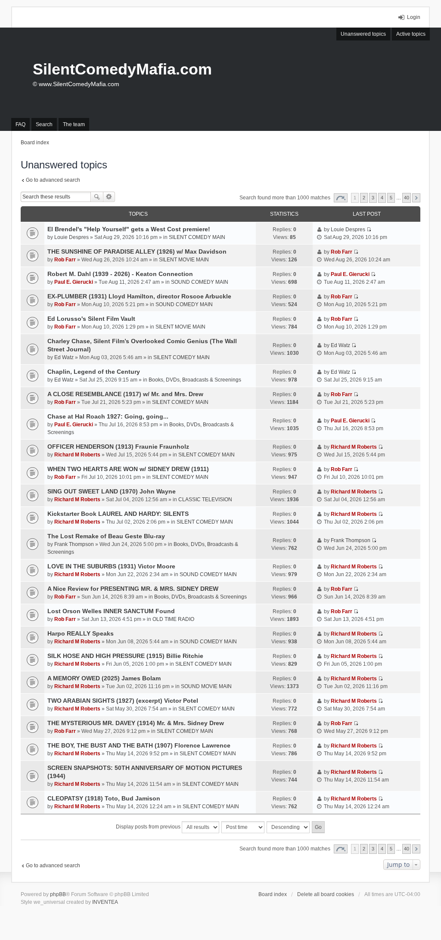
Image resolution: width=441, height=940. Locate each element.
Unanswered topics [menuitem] (363, 34)
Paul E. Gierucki (73, 282)
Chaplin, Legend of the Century (93, 371)
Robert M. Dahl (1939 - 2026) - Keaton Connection (120, 273)
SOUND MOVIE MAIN (206, 686)
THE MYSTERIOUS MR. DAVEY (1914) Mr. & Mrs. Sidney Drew (135, 723)
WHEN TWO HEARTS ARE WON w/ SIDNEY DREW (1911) (128, 468)
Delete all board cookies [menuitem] (325, 894)
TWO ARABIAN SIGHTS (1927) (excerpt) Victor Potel (122, 700)
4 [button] (382, 197)
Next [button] (416, 197)
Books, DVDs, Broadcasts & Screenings (195, 380)
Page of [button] (341, 197)
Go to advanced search (53, 180)
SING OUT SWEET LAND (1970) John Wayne (111, 491)
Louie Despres (71, 237)
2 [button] (364, 197)
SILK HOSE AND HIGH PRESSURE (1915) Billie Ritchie (125, 655)
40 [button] (406, 197)
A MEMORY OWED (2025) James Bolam (104, 678)
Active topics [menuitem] (410, 34)
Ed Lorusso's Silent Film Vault (91, 318)
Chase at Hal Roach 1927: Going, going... (107, 416)
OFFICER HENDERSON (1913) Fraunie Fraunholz (118, 446)
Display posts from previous (149, 827)
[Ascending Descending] (289, 827)
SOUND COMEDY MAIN (199, 282)
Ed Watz (64, 357)
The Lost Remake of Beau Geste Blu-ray (106, 536)
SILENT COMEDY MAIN (197, 237)
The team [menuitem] (74, 124)
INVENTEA (105, 902)
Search (96, 197)
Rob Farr (65, 260)
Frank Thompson (74, 544)
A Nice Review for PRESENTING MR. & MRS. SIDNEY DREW (132, 588)
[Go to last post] (368, 229)
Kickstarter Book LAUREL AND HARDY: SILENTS (118, 513)
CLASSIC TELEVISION (205, 499)
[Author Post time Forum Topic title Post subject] (243, 827)
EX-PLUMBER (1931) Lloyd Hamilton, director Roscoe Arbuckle (139, 296)
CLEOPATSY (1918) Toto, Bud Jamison (103, 798)
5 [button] (391, 197)
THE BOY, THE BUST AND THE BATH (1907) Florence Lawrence (138, 745)
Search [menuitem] (44, 124)
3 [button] (373, 197)
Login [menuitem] (413, 17)
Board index (272, 894)
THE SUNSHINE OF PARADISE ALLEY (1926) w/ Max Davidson (137, 251)
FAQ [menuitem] (20, 124)
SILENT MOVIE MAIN (184, 260)
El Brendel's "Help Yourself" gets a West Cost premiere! (128, 229)
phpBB (58, 894)
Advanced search (109, 197)
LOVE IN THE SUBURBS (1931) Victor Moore (111, 566)
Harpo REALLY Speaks (80, 633)
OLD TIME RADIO (173, 619)
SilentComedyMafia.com (122, 69)
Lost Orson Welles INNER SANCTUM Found (111, 611)
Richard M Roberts (77, 455)
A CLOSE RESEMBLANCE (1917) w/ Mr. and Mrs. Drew (125, 394)
